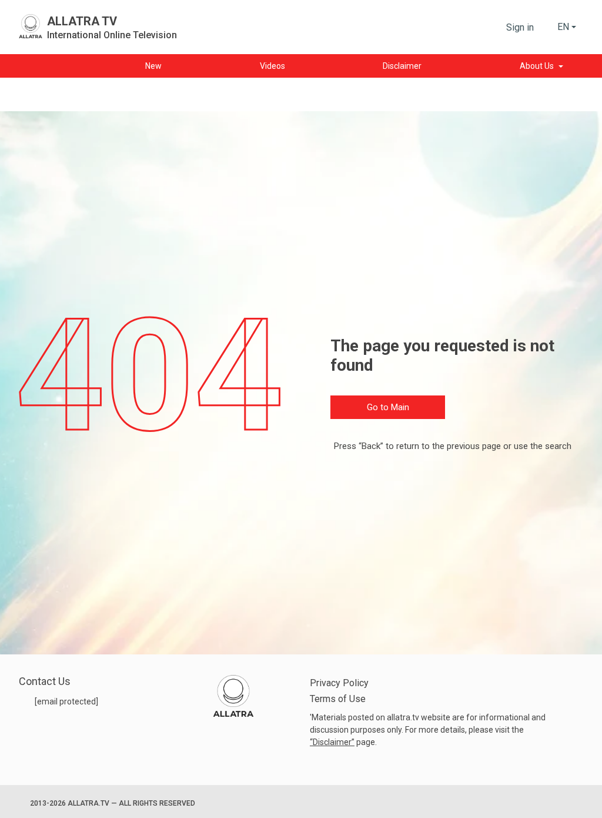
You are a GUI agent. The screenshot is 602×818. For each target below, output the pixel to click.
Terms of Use (338, 698)
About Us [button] (537, 66)
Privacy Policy (339, 683)
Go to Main (388, 407)
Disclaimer (332, 742)
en (563, 26)
